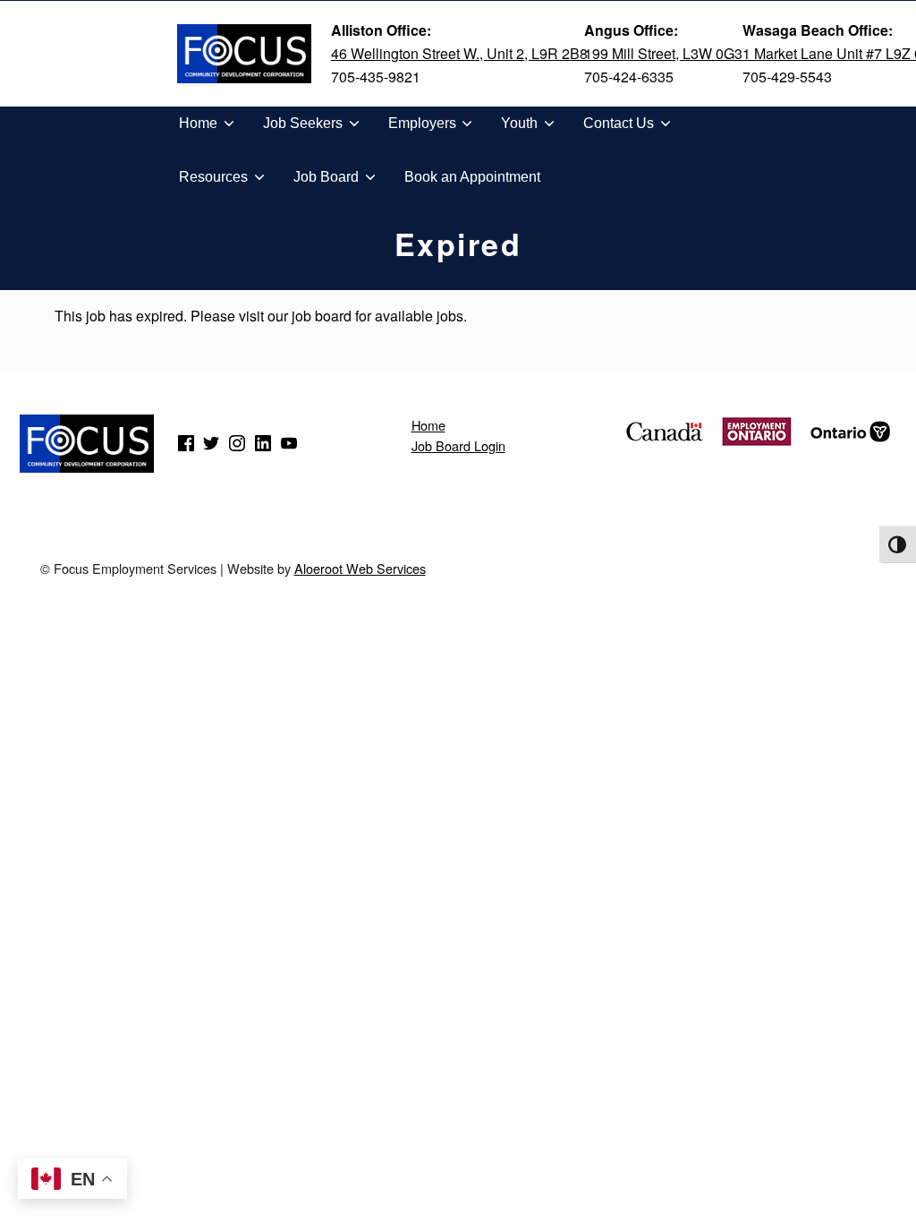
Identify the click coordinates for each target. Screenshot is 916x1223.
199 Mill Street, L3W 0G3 (663, 53)
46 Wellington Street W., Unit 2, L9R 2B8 (459, 53)
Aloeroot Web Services (360, 568)
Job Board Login (458, 445)
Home (428, 424)
